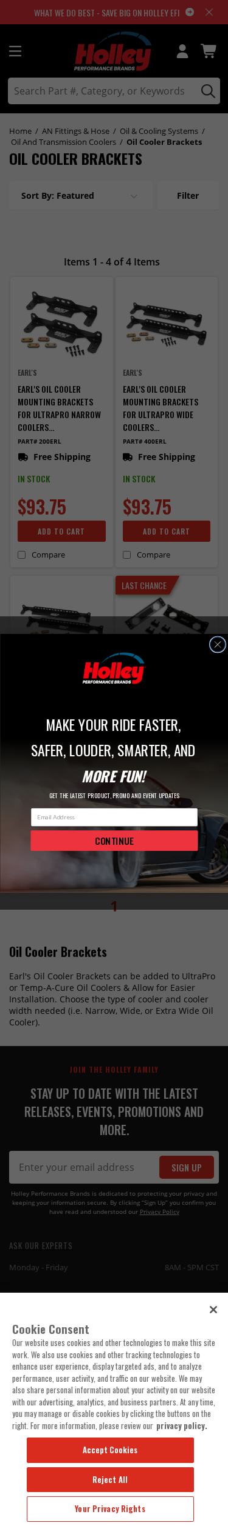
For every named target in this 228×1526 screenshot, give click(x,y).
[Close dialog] (217, 644)
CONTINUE (114, 840)
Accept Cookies (110, 1450)
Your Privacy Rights (110, 1508)
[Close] (213, 1309)
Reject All (110, 1479)
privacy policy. (181, 1425)
